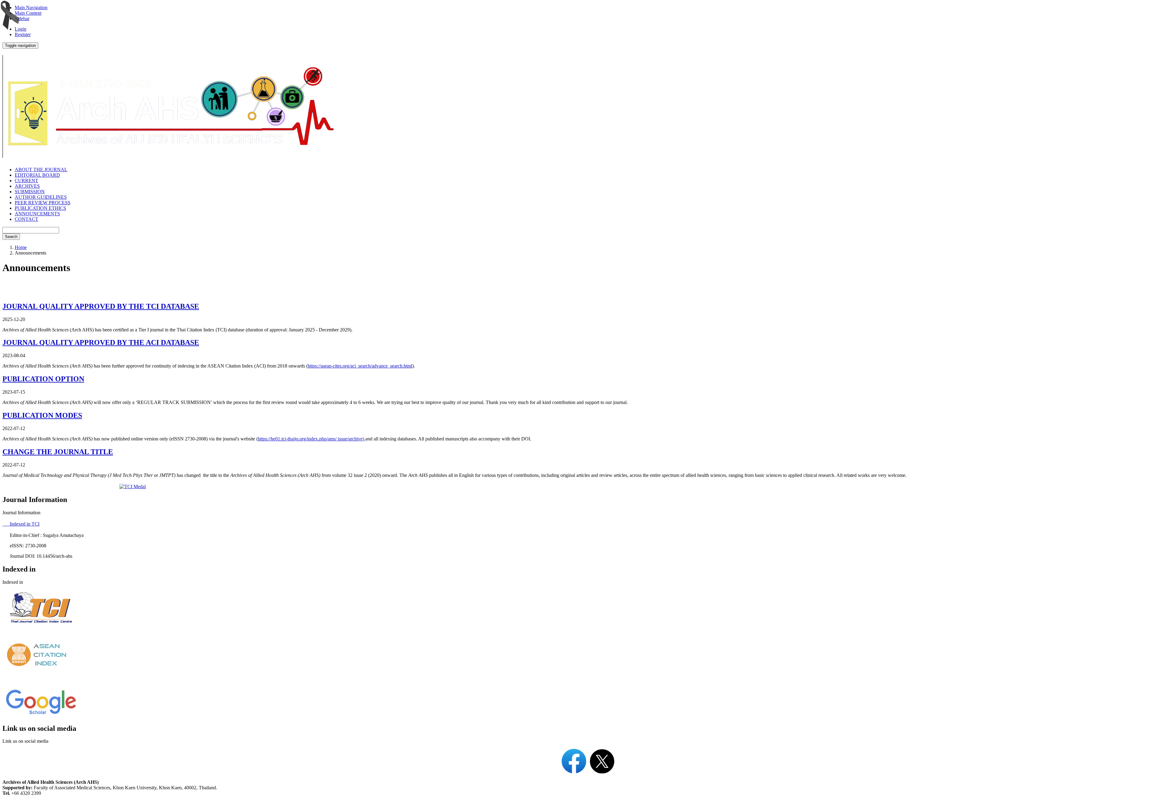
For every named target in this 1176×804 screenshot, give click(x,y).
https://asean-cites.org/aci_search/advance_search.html (360, 365)
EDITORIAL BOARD (37, 175)
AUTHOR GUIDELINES (41, 197)
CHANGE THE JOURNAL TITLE (57, 452)
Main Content (28, 13)
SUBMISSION (30, 191)
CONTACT (26, 219)
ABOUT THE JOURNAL (41, 169)
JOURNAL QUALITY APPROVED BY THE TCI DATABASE (100, 306)
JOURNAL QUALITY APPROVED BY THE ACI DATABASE (100, 342)
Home (21, 247)
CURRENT (26, 180)
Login (20, 29)
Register (23, 34)
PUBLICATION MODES (42, 415)
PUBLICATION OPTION (43, 379)
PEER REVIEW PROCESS (42, 202)
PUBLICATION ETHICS (40, 208)
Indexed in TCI (21, 524)
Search (11, 236)
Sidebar (22, 18)
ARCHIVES (27, 186)
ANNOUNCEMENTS (37, 213)
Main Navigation (31, 7)
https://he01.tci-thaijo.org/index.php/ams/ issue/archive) (311, 438)
